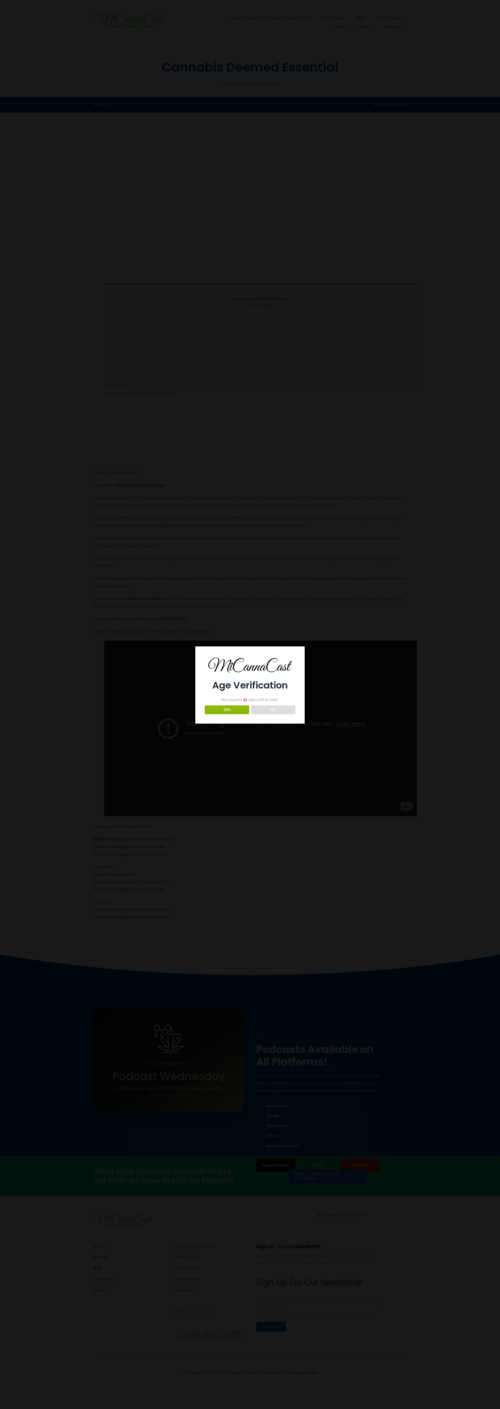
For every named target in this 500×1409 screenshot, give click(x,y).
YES (226, 710)
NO (273, 710)
